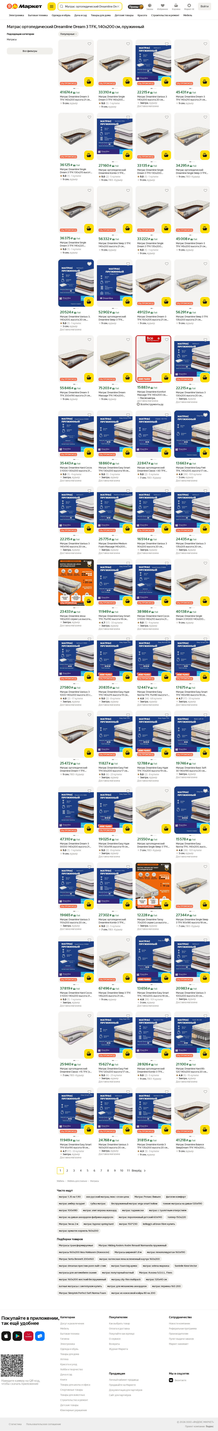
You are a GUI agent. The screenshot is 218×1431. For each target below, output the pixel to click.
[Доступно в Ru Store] (40, 1340)
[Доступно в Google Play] (17, 1340)
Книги (63, 1379)
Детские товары (69, 1405)
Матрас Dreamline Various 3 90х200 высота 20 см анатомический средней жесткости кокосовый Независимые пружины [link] (152, 545)
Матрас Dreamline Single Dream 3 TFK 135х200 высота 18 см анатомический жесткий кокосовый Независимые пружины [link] (153, 245)
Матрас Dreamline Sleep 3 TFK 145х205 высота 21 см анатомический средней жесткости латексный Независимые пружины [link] (115, 994)
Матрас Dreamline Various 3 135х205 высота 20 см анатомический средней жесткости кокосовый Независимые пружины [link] (191, 545)
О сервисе (115, 1338)
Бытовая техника (69, 1333)
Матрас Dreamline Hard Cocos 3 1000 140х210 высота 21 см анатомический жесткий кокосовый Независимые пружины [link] (153, 618)
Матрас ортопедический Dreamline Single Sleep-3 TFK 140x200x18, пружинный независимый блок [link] (191, 172)
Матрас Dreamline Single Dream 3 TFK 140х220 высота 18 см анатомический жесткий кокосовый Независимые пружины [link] (76, 244)
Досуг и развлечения (72, 1323)
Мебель (64, 1328)
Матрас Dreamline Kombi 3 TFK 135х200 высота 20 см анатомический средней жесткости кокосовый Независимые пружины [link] (152, 1146)
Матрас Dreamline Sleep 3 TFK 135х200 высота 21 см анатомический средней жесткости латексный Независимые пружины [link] (192, 318)
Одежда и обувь (69, 1349)
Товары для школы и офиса (75, 1384)
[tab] (16, 16)
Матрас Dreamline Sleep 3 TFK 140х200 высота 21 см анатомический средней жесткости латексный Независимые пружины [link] (115, 245)
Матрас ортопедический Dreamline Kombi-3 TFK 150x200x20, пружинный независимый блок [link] (151, 1070)
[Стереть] (118, 6)
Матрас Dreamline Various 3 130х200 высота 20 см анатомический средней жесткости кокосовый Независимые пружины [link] (191, 394)
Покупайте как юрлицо (121, 1333)
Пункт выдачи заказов (181, 1338)
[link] (70, 1196)
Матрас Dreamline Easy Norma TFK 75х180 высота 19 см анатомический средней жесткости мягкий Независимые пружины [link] (153, 693)
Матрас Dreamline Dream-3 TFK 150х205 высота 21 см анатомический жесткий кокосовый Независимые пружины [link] (152, 318)
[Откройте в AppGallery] (28, 1340)
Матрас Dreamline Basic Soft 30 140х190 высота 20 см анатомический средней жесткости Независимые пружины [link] (191, 769)
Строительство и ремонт (74, 1400)
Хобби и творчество (71, 1369)
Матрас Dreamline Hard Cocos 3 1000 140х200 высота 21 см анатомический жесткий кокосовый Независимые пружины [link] (76, 994)
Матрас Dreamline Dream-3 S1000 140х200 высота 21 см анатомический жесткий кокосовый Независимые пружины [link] (75, 845)
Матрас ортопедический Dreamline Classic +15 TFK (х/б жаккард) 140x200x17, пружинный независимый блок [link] (75, 1070)
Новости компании (179, 1323)
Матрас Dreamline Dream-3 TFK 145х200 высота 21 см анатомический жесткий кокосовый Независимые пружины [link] (190, 245)
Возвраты (114, 1344)
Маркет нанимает (179, 1344)
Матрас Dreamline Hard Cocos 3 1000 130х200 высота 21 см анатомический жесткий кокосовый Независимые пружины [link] (76, 469)
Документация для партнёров (125, 1390)
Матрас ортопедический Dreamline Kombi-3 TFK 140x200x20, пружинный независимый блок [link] (113, 172)
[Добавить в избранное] (89, 44)
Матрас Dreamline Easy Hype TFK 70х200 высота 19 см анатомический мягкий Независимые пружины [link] (152, 769)
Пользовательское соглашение (43, 1424)
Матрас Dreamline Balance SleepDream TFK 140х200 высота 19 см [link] (190, 1146)
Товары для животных (72, 1395)
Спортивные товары (71, 1389)
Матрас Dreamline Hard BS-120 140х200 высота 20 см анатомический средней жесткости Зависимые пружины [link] (191, 1070)
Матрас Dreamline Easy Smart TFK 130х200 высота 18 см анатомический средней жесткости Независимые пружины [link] (114, 469)
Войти (205, 6)
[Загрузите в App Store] (6, 1340)
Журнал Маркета (118, 1349)
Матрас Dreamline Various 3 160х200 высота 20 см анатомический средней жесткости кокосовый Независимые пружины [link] (113, 1146)
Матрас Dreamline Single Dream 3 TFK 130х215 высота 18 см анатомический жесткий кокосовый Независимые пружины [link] (76, 171)
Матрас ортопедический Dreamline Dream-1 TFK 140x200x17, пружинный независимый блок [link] (74, 769)
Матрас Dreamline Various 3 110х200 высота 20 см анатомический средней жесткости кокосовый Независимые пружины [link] (75, 921)
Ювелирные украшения (73, 1410)
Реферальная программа (183, 1328)
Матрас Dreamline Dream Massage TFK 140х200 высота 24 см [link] (112, 394)
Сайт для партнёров (120, 1395)
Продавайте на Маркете (122, 1385)
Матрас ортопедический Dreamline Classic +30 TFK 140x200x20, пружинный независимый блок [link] (151, 469)
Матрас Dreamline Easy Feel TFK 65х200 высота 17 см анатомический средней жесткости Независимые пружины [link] (113, 769)
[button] (68, 34)
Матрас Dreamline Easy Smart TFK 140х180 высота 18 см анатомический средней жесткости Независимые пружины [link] (191, 693)
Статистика (15, 1424)
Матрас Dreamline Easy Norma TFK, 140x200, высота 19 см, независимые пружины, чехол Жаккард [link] (192, 845)
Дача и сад (66, 1374)
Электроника (67, 1344)
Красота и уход (68, 1364)
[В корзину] (89, 82)
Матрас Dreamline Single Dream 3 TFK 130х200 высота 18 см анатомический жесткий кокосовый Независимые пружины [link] (153, 172)
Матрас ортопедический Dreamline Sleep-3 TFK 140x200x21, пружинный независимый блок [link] (112, 318)
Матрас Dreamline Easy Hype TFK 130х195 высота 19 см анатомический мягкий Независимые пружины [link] (114, 845)
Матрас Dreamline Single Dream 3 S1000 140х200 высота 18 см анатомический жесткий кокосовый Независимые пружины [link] (192, 618)
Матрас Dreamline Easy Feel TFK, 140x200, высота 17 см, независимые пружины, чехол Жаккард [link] (191, 469)
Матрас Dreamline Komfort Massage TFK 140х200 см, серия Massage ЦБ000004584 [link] (151, 393)
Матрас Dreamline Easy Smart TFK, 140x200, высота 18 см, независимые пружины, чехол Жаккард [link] (153, 994)
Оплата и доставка (119, 1328)
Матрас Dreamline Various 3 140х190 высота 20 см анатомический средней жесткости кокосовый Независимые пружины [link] (75, 545)
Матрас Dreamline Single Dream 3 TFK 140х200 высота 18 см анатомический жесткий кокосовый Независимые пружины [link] (115, 98)
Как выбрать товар (119, 1323)
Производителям (178, 1333)
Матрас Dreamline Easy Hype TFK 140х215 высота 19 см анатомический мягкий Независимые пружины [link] (114, 693)
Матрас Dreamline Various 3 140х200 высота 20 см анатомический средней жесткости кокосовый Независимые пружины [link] (152, 98)
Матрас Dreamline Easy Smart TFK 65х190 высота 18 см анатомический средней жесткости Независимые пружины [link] (75, 1146)
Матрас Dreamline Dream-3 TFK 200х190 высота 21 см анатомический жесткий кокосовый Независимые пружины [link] (75, 394)
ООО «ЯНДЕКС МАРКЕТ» (200, 1422)
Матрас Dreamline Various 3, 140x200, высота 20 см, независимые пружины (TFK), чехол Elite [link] (75, 318)
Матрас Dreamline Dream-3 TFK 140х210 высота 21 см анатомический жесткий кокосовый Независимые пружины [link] (190, 98)
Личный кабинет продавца (123, 1379)
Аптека (64, 1359)
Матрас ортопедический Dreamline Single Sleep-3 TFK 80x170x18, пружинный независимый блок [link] (152, 845)
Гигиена (64, 1338)
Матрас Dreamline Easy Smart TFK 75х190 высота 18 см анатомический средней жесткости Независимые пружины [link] (114, 618)
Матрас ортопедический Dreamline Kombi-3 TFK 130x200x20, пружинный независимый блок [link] (113, 921)
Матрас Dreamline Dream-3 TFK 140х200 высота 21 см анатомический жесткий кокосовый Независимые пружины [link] (75, 98)
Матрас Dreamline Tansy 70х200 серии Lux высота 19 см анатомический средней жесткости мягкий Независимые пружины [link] (153, 921)
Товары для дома (69, 1354)
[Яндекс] (209, 1426)
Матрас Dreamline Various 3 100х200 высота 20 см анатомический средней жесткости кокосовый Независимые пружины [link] (191, 994)
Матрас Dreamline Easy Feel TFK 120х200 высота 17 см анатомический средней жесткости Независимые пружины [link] (113, 1070)
